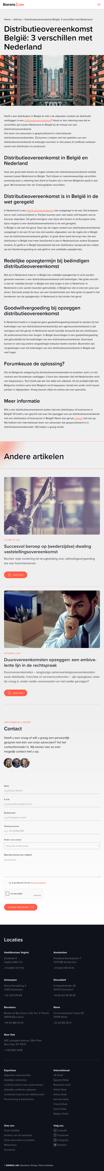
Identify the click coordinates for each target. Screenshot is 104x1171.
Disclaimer (25, 1165)
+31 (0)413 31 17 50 (14, 968)
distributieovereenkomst (37, 120)
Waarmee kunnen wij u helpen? (18, 854)
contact (78, 418)
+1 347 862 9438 (13, 1050)
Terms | (42, 1165)
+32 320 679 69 (13, 995)
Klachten (49, 1165)
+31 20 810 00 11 (62, 1022)
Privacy (34, 1165)
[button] (99, 4)
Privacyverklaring (38, 882)
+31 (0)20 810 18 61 (64, 968)
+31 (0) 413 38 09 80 (65, 995)
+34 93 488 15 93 (13, 1022)
